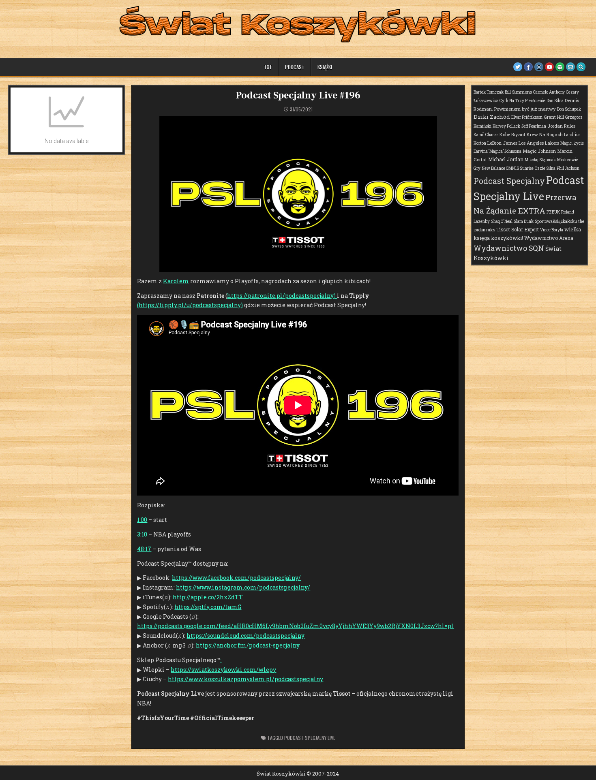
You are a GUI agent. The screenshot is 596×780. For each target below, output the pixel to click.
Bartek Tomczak (489, 92)
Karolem (176, 281)
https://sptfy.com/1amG (207, 607)
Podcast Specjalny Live (309, 737)
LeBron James (502, 143)
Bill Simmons (518, 92)
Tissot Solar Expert (517, 229)
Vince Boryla (551, 230)
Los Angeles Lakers (539, 143)
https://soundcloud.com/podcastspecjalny (245, 635)
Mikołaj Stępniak (540, 159)
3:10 (142, 534)
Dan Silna (555, 100)
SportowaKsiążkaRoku (556, 221)
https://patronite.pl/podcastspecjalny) (282, 295)
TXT (268, 67)
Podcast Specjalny (509, 180)
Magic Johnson (539, 151)
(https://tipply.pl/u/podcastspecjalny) (190, 305)
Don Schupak (569, 109)
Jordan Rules (561, 126)
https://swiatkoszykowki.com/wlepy (223, 669)
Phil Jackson (568, 168)
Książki (324, 67)
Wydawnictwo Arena (548, 238)
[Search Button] (581, 66)
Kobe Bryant (512, 134)
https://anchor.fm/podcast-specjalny (248, 645)
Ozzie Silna (545, 168)
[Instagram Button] (538, 66)
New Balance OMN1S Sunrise (508, 168)
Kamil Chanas (486, 134)
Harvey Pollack (506, 126)
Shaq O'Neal (501, 221)
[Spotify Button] (559, 66)
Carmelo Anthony (549, 92)
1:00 (142, 520)
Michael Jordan (505, 159)
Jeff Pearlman (533, 126)
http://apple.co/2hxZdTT (208, 597)
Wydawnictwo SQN (509, 248)
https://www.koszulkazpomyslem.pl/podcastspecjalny (245, 679)
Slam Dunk (524, 221)
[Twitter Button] (517, 66)
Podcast (294, 67)
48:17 (144, 549)
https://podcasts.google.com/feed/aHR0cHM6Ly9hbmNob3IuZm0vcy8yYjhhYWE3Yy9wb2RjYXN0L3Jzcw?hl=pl (295, 626)
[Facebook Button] (528, 66)
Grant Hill (554, 117)
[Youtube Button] (549, 66)
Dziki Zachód (492, 116)
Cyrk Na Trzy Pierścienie (522, 100)
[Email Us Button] (570, 66)
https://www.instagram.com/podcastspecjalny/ (243, 587)
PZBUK (553, 212)
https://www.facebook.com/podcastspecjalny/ (236, 577)
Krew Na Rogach (545, 134)
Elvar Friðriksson (526, 117)
